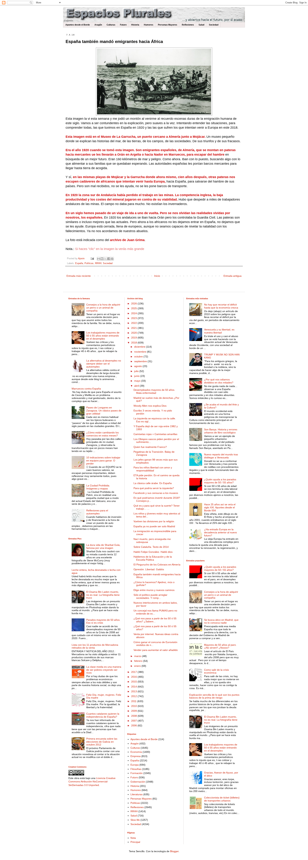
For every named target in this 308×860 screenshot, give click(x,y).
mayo (137, 380)
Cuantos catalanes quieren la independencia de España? (102, 715)
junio (137, 376)
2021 (134, 328)
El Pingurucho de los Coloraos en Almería (157, 564)
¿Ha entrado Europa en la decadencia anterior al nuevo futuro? (220, 532)
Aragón (98, 25)
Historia (135, 25)
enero (138, 665)
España (79, 263)
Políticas (89, 263)
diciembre (140, 346)
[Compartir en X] (105, 258)
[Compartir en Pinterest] (112, 258)
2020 (134, 332)
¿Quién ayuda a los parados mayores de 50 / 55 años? (220, 481)
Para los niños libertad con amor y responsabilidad (153, 469)
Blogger (174, 851)
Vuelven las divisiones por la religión (154, 521)
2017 (134, 672)
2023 (134, 318)
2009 (134, 710)
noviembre (140, 351)
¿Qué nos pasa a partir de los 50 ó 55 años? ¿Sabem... (155, 620)
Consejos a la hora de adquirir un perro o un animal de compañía (103, 307)
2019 (134, 337)
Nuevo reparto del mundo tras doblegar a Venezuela (221, 456)
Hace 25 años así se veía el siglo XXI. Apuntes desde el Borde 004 (219, 507)
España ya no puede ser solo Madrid (154, 526)
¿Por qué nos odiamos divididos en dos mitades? (218, 381)
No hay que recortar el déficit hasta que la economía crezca (221, 306)
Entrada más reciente (78, 275)
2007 (134, 720)
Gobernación (137, 781)
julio (136, 371)
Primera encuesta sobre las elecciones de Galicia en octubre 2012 (101, 741)
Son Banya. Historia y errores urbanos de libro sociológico (220, 431)
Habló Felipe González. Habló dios (153, 551)
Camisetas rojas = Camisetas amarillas (155, 434)
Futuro (123, 25)
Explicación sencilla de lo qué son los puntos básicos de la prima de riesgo (214, 696)
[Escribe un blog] (102, 258)
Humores (148, 25)
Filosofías (135, 769)
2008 (134, 715)
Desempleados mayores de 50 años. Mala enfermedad (154, 391)
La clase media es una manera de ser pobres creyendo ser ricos (103, 669)
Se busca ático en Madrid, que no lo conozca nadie (221, 621)
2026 (134, 303)
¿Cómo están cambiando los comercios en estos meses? (102, 434)
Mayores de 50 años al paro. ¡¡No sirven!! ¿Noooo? (220, 646)
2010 (134, 706)
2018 (134, 342)
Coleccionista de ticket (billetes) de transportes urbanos (222, 799)
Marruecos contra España (86, 388)
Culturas (111, 25)
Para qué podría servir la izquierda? (154, 488)
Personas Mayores (167, 25)
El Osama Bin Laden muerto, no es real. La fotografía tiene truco (103, 594)
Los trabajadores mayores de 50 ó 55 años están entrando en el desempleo (102, 335)
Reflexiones (188, 25)
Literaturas (136, 794)
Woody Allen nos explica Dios (150, 405)
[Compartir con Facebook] (109, 258)
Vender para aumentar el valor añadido (156, 650)
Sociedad (213, 25)
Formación (136, 773)
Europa (134, 764)
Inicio (157, 275)
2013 (134, 691)
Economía (136, 751)
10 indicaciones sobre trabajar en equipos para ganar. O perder (103, 460)
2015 (134, 681)
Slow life (135, 819)
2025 (134, 308)
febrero (138, 660)
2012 (134, 696)
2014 (134, 686)
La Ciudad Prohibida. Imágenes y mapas (98, 487)
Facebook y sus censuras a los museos (156, 493)
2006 (134, 725)
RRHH (98, 263)
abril (137, 385)
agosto (138, 366)
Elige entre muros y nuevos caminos (154, 590)
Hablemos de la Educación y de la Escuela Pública (153, 558)
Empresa (135, 756)
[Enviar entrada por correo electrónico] (92, 258)
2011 (134, 701)
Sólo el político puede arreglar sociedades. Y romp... (150, 596)
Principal (135, 842)
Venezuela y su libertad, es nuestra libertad (219, 331)
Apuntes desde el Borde (77, 25)
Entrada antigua (233, 275)
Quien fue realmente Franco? (150, 447)
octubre (138, 356)
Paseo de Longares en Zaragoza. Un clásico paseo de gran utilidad (103, 410)
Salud (201, 25)
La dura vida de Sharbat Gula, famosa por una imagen (103, 546)
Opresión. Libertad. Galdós (149, 569)
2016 (134, 676)
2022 (134, 323)
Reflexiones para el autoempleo (97, 512)
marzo (138, 656)
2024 (134, 313)
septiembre (141, 361)
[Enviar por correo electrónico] (98, 258)
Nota (133, 837)
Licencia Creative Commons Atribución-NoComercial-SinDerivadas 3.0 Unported (91, 781)
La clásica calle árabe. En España (153, 483)
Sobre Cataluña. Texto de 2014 (151, 546)
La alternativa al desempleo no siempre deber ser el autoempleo (103, 363)
